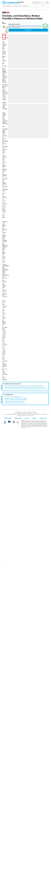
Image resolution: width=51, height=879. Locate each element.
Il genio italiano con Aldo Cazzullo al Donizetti (14, 401)
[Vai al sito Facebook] (44, 6)
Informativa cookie (18, 418)
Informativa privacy (7, 418)
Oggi (13, 6)
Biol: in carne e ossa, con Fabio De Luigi (13, 396)
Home (4, 6)
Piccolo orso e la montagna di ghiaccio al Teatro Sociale (16, 399)
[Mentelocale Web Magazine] (11, 2)
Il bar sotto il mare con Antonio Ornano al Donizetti (15, 402)
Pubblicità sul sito (43, 418)
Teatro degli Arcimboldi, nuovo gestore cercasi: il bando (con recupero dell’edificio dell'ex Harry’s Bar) (26, 388)
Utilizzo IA (27, 418)
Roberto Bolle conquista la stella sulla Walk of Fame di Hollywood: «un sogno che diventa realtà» (25, 387)
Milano (4, 12)
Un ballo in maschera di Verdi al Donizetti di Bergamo (16, 398)
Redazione (34, 418)
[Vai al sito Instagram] (48, 6)
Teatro (7, 12)
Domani (16, 6)
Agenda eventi (8, 6)
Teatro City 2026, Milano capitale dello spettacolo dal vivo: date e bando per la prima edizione (24, 385)
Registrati (28, 30)
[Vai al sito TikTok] (46, 6)
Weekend (20, 6)
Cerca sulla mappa (6, 31)
